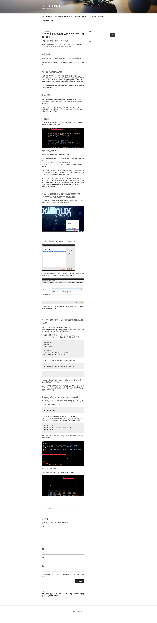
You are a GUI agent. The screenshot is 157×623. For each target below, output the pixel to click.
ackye (50, 31)
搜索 (90, 31)
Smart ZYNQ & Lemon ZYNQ (62, 16)
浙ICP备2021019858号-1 (79, 611)
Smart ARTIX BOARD (80, 16)
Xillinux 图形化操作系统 (49, 508)
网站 (43, 566)
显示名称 (45, 549)
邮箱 (43, 557)
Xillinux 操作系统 (45, 16)
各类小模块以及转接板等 (96, 16)
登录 (90, 41)
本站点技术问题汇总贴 (47, 20)
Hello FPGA (51, 6)
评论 (43, 527)
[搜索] (112, 35)
